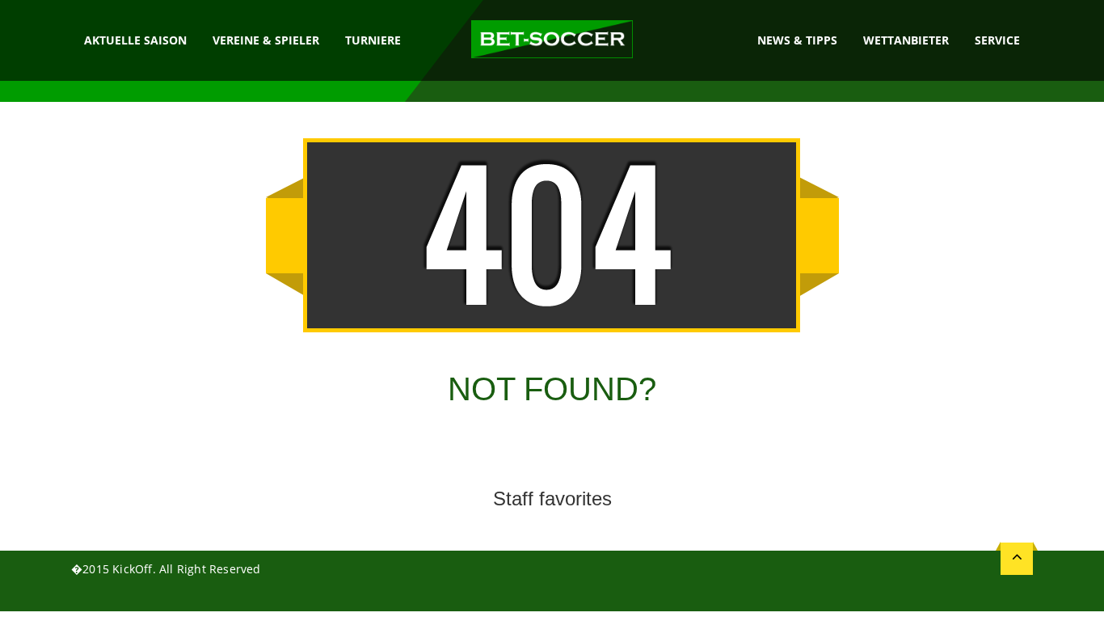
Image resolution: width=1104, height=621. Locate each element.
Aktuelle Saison (135, 40)
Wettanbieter (906, 40)
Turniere (373, 40)
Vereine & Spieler (266, 40)
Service (997, 40)
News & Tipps (797, 40)
